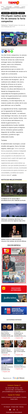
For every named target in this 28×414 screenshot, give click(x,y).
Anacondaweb (18, 412)
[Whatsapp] (11, 51)
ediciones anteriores (16, 289)
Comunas (16, 6)
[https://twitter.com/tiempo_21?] (18, 409)
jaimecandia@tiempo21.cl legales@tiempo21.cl (14, 391)
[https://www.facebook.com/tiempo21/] (10, 409)
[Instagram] (8, 51)
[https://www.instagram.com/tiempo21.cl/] (14, 409)
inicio (2, 6)
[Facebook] (2, 51)
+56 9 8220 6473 (19, 389)
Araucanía (9, 6)
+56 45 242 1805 (9, 389)
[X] (5, 51)
